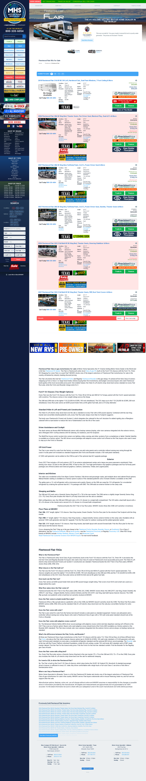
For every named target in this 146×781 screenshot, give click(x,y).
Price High (18, 246)
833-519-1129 (57, 756)
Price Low (7, 246)
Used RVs (78, 5)
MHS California (14, 225)
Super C (20, 55)
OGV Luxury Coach (19, 148)
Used (20, 46)
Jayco (16, 138)
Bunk (11, 211)
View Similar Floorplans (128, 149)
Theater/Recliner (19, 211)
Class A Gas (20, 50)
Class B (20, 59)
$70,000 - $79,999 (8, 190)
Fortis (44, 639)
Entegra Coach (7, 143)
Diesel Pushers (9, 50)
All (51, 74)
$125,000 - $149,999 (9, 197)
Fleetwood (6, 146)
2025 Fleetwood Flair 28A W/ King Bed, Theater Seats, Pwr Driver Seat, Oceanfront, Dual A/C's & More (66, 715)
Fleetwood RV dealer (53, 371)
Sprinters (9, 59)
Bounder (94, 529)
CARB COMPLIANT (16, 99)
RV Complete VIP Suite (86, 95)
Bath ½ (12, 214)
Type (5, 233)
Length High (18, 255)
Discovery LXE (114, 531)
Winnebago (18, 153)
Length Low (7, 255)
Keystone (17, 139)
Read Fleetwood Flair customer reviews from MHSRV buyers (60, 536)
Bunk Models (20, 68)
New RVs (58, 5)
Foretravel (6, 150)
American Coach (8, 133)
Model (6, 242)
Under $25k (7, 185)
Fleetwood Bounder (89, 379)
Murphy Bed (13, 216)
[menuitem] (131, 318)
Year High (18, 250)
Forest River (7, 148)
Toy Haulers (9, 68)
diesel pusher (75, 531)
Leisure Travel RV (19, 141)
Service (97, 5)
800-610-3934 (57, 754)
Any (14, 208)
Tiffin (16, 151)
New (9, 46)
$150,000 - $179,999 (20, 185)
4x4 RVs (14, 177)
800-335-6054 (15, 31)
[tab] (88, 769)
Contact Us (9, 77)
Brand (6, 237)
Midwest (17, 143)
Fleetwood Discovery (93, 531)
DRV (5, 141)
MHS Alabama (14, 222)
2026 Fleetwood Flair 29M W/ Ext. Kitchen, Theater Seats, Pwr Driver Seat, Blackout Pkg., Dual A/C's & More (68, 710)
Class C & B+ (9, 55)
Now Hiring (35, 1)
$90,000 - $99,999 (8, 194)
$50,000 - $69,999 (8, 189)
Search (18, 259)
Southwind (115, 529)
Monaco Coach (74, 533)
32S (63, 74)
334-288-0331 (125, 754)
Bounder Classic (103, 529)
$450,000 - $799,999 (20, 195)
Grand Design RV (19, 133)
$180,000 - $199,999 (20, 187)
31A (59, 74)
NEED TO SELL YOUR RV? (14, 91)
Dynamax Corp (7, 139)
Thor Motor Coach (19, 150)
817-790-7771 (91, 754)
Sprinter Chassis (15, 167)
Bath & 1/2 (9, 73)
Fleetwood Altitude (59, 531)
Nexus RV (17, 146)
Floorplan (61, 138)
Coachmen (7, 138)
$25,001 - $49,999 (8, 187)
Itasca (16, 136)
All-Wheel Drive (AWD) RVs (14, 179)
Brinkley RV (7, 136)
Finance (20, 41)
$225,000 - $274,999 (20, 190)
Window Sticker (63, 139)
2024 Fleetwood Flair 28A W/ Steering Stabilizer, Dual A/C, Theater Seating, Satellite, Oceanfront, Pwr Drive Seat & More (71, 719)
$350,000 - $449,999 (20, 194)
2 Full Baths (20, 73)
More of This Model (124, 110)
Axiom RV (6, 134)
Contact (117, 5)
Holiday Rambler (19, 134)
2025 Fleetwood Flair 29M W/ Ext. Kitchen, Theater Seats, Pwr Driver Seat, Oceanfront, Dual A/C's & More (67, 713)
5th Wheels (9, 64)
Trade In (9, 41)
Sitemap (87, 772)
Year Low (7, 250)
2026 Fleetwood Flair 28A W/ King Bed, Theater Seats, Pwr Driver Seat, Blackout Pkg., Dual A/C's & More (67, 708)
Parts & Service (20, 77)
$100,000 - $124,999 (9, 195)
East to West (7, 145)
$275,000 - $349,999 (20, 192)
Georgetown (7, 151)
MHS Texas (17, 220)
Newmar (17, 145)
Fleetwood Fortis (67, 379)
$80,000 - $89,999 (8, 192)
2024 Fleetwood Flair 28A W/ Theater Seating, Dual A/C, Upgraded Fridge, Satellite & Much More (65, 720)
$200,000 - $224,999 (20, 189)
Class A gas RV (91, 371)
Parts (136, 5)
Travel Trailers (20, 64)
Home (40, 63)
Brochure (61, 102)
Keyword (6, 228)
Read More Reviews (87, 40)
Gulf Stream (7, 153)
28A (55, 74)
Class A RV (14, 161)
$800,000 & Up (18, 197)
